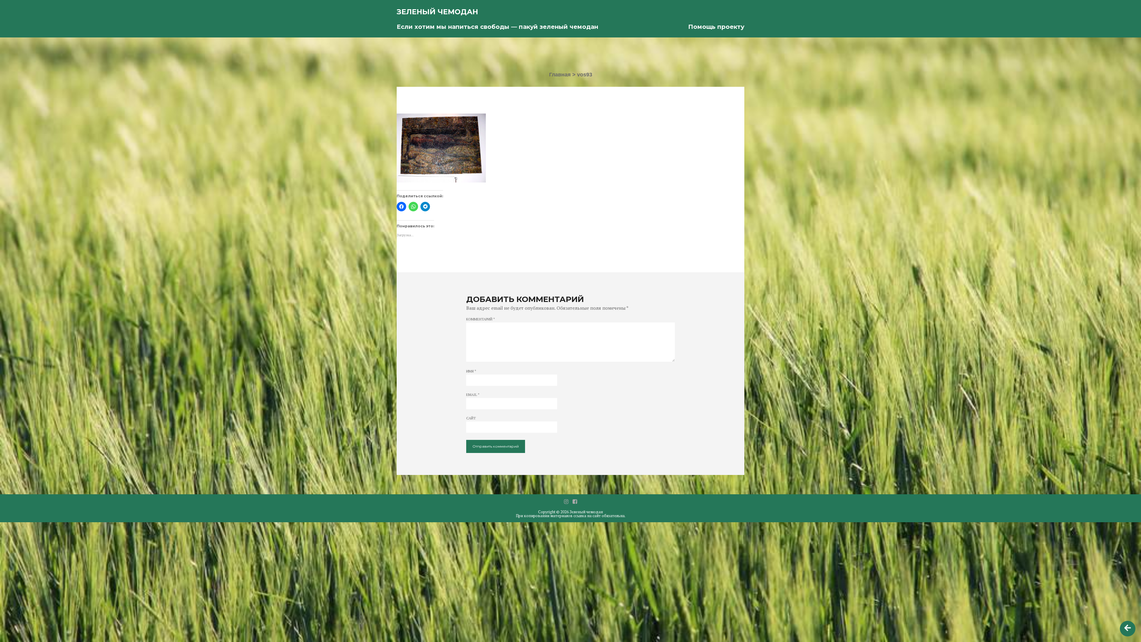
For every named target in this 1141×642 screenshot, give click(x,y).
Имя (471, 371)
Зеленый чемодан (437, 11)
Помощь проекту (716, 26)
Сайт (471, 418)
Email (473, 394)
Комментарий (480, 319)
